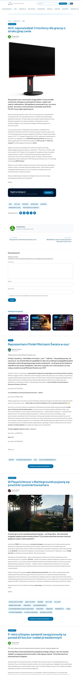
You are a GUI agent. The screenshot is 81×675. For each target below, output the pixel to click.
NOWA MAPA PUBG (15, 605)
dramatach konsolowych (51, 548)
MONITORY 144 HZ (15, 207)
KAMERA (40, 602)
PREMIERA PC (59, 609)
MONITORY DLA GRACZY (31, 207)
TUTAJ (9, 587)
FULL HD (17, 204)
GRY (15, 9)
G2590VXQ (34, 204)
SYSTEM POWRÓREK (15, 612)
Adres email (11, 288)
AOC (10, 204)
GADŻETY (65, 9)
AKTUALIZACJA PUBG (16, 602)
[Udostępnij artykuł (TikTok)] (27, 213)
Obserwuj (48, 192)
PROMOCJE (75, 9)
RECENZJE (31, 9)
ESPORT (57, 9)
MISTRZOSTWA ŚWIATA (24, 459)
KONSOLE (22, 9)
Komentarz (11, 262)
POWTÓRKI (40, 609)
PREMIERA (49, 609)
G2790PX (43, 204)
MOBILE (50, 9)
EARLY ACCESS (30, 602)
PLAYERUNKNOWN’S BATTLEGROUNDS (21, 609)
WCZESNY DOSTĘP (46, 612)
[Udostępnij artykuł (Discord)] (34, 213)
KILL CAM (49, 602)
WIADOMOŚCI (7, 9)
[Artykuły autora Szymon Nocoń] (9, 490)
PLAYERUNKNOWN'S (39, 605)
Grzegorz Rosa (15, 36)
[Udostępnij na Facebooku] (20, 213)
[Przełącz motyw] (70, 4)
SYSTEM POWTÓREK (31, 612)
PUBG (68, 609)
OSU (35, 459)
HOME (9, 21)
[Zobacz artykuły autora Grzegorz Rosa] (9, 36)
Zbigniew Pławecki (17, 349)
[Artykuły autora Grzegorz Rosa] (12, 228)
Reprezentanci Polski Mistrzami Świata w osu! (38, 344)
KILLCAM (57, 602)
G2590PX (25, 204)
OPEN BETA (27, 605)
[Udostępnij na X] (31, 213)
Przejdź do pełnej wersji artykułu (39, 466)
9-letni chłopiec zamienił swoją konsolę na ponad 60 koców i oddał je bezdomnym (37, 636)
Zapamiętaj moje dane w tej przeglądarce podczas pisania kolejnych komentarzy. (29, 295)
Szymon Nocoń (16, 490)
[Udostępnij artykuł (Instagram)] (24, 213)
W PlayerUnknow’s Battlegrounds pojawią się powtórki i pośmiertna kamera (39, 483)
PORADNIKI (41, 9)
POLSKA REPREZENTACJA (47, 459)
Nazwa (10, 281)
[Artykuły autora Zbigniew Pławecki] (9, 349)
